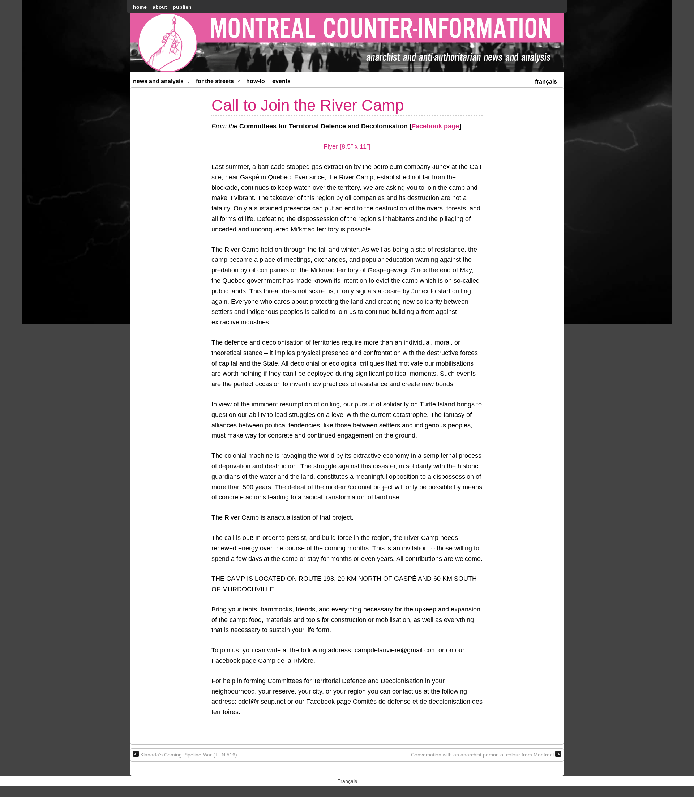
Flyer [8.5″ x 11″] (347, 146)
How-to (255, 81)
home (140, 7)
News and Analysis (158, 81)
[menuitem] (546, 80)
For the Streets (215, 81)
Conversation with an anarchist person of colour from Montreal (482, 755)
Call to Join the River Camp (307, 105)
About (160, 7)
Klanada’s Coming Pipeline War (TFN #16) (188, 755)
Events (281, 81)
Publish (182, 7)
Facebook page (435, 126)
